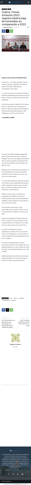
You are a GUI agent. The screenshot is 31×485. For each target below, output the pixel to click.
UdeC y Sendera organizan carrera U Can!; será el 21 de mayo (23, 323)
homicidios (21, 298)
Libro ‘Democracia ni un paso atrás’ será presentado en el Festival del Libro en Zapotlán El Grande (8, 324)
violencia (14, 300)
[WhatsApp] (11, 31)
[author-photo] (15, 342)
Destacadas (9, 6)
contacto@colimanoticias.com (18, 470)
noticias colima (6, 300)
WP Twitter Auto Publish (8, 484)
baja (11, 298)
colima (15, 298)
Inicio (3, 6)
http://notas (15, 346)
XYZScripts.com (24, 484)
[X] (7, 31)
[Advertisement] (15, 64)
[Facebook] (3, 31)
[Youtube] (22, 474)
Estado (9, 9)
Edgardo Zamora (8, 27)
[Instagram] (13, 474)
